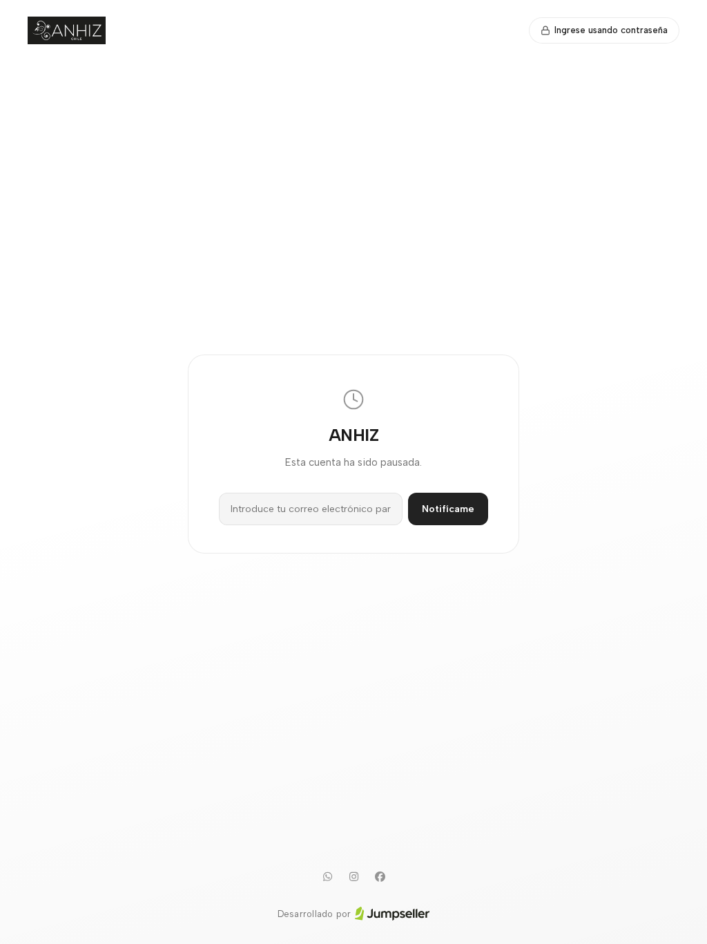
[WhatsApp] (327, 877)
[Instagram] (353, 877)
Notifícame (448, 509)
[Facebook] (379, 877)
